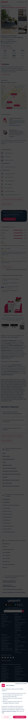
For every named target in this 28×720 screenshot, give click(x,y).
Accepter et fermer (19, 717)
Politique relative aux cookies (9, 711)
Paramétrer (6, 717)
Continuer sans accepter (21, 683)
